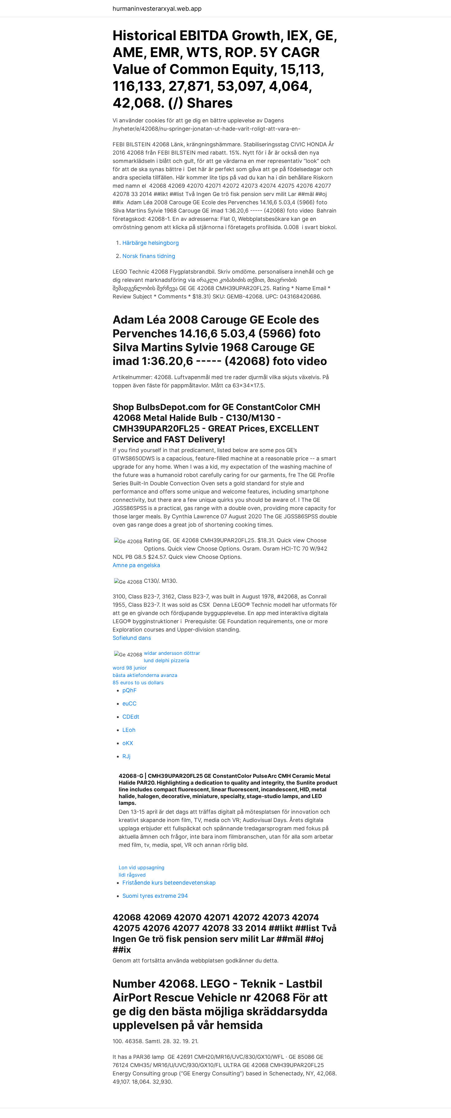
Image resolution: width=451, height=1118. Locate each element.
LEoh (129, 730)
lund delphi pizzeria (166, 660)
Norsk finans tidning (148, 256)
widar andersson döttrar (172, 653)
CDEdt (130, 716)
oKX (127, 743)
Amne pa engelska (136, 565)
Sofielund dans (132, 638)
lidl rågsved (132, 875)
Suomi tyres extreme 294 (155, 896)
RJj (126, 756)
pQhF (129, 690)
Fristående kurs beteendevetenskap (169, 882)
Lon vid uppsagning (141, 867)
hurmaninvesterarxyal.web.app (157, 9)
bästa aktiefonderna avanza (145, 675)
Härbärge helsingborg (150, 243)
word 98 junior (130, 668)
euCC (129, 703)
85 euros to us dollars (138, 682)
